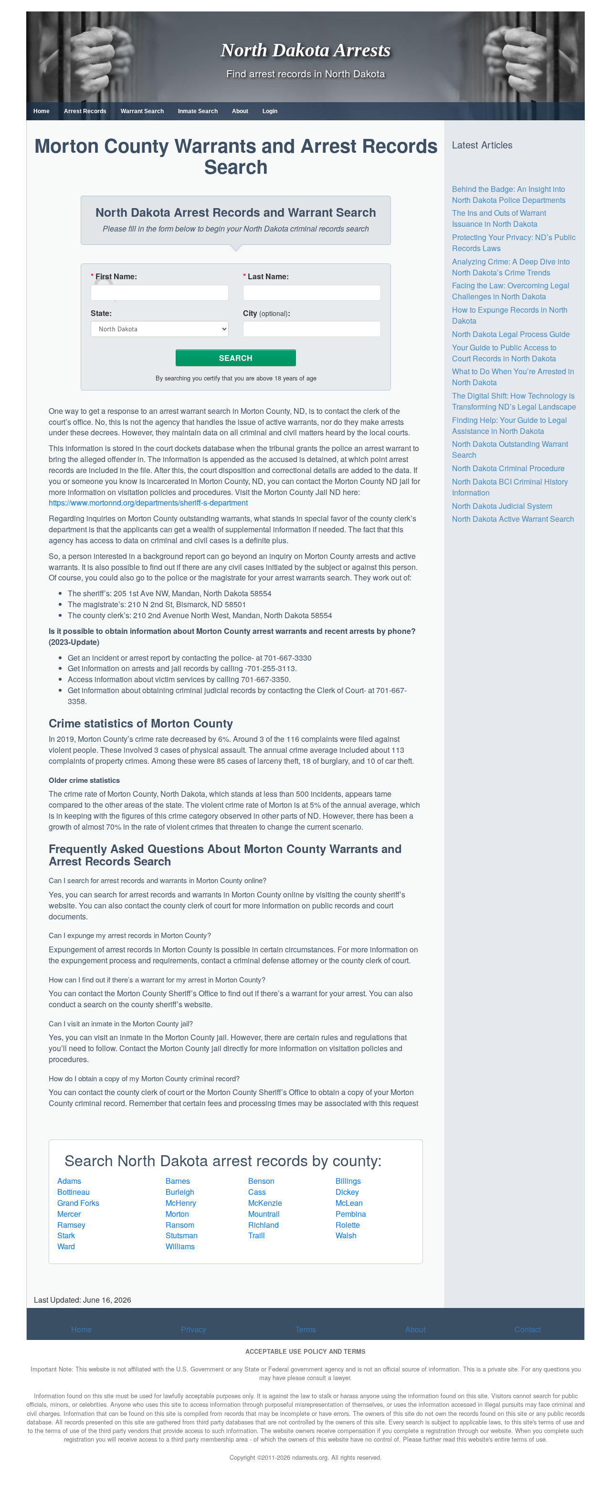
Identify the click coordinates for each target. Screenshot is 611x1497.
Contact (528, 1329)
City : (266, 313)
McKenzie (265, 1202)
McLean (349, 1202)
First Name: (114, 276)
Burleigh (180, 1191)
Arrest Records (85, 111)
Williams (180, 1246)
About (240, 111)
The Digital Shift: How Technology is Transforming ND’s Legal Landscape (514, 401)
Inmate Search (198, 111)
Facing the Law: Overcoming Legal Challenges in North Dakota (510, 291)
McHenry (181, 1202)
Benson (261, 1180)
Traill (256, 1235)
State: (101, 313)
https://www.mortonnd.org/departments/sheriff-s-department (148, 502)
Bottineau (73, 1191)
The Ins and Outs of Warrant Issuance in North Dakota (499, 218)
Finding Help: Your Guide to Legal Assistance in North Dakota (509, 425)
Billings (348, 1180)
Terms (305, 1329)
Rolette (348, 1224)
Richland (263, 1224)
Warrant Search (142, 111)
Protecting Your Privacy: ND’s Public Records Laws (514, 242)
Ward (66, 1246)
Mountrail (264, 1213)
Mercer (69, 1213)
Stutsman (182, 1235)
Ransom (180, 1224)
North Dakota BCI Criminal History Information (510, 487)
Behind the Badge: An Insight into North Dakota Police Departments (509, 194)
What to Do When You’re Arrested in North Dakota (513, 377)
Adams (69, 1180)
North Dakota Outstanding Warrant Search (510, 449)
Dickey (347, 1191)
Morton (177, 1213)
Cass (257, 1191)
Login (270, 111)
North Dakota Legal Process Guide (511, 333)
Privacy (193, 1329)
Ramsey (71, 1224)
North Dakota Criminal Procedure (508, 468)
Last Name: (266, 276)
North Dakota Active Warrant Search (513, 518)
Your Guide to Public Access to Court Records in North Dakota (504, 353)
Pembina (351, 1213)
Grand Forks (78, 1202)
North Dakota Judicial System (502, 505)
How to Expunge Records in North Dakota (510, 315)
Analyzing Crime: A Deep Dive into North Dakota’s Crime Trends (511, 267)
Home (41, 111)
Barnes (178, 1180)
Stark (66, 1235)
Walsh (346, 1235)
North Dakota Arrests (306, 49)
